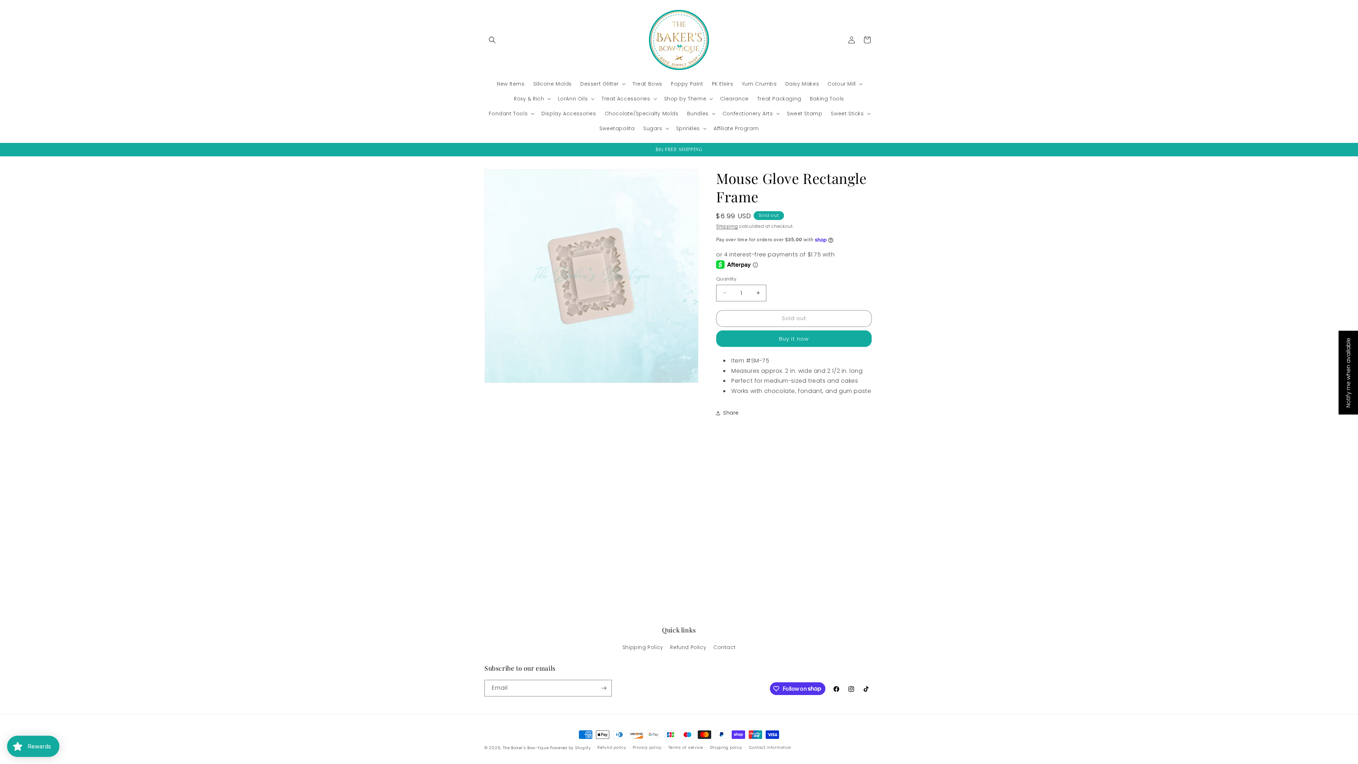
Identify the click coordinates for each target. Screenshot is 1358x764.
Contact (724, 647)
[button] (492, 40)
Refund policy (611, 747)
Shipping (727, 226)
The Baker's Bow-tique (526, 748)
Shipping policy (726, 747)
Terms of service (685, 747)
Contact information (770, 747)
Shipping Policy (642, 647)
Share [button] (731, 412)
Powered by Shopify (570, 748)
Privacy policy (647, 747)
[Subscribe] (603, 688)
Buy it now (794, 338)
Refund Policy (688, 647)
